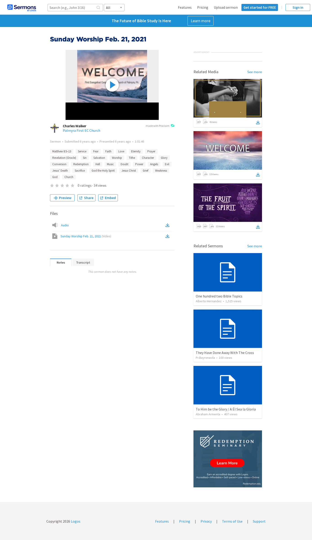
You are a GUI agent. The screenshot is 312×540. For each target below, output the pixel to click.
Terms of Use (232, 521)
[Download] (258, 122)
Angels (154, 164)
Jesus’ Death (60, 171)
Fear (95, 151)
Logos (75, 521)
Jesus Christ (129, 171)
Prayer (151, 151)
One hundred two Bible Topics (219, 296)
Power (139, 164)
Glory (164, 158)
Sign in (298, 7)
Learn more (200, 20)
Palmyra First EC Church (81, 130)
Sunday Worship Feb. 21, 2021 (86, 236)
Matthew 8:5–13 (61, 151)
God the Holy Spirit (103, 171)
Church (68, 177)
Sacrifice (80, 171)
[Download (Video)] (168, 236)
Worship (117, 158)
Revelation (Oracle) (64, 158)
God (55, 177)
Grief (145, 171)
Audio (65, 225)
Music (110, 164)
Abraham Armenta (208, 414)
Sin (85, 158)
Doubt (124, 164)
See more (254, 72)
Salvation (99, 158)
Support (259, 521)
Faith (108, 151)
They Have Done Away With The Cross (225, 352)
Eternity (135, 151)
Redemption (81, 164)
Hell (97, 164)
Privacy (206, 521)
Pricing (202, 7)
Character (148, 158)
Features (185, 7)
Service (82, 151)
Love (121, 151)
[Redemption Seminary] (227, 458)
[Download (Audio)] (168, 225)
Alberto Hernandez (209, 301)
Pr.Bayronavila (205, 358)
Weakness (161, 171)
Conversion (59, 164)
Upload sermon (226, 7)
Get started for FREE (259, 7)
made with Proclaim (157, 125)
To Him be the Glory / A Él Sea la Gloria (226, 409)
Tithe (132, 158)
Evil (167, 164)
